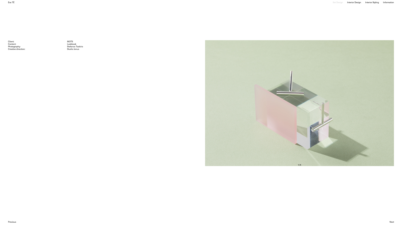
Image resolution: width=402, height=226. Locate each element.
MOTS (70, 41)
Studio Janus (73, 49)
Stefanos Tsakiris (75, 46)
